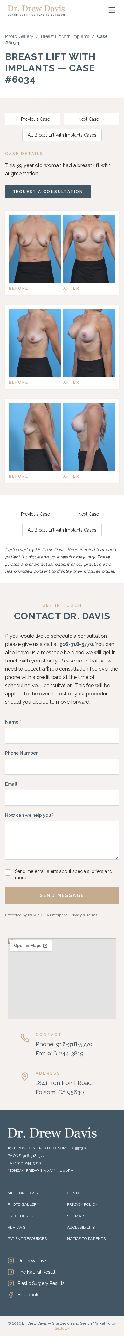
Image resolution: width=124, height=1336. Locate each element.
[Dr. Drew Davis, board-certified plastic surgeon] (36, 10)
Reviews (16, 1227)
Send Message (62, 895)
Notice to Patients (86, 1238)
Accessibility (81, 1227)
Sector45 (62, 1328)
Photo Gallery (19, 36)
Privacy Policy (82, 1204)
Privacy (76, 915)
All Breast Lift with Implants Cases (62, 135)
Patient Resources (27, 1238)
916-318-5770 (76, 644)
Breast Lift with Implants (65, 36)
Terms (91, 915)
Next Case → (91, 119)
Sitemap (75, 1216)
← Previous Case (32, 119)
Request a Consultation (48, 192)
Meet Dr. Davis (23, 1193)
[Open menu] (111, 10)
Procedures (20, 1216)
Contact (76, 1193)
